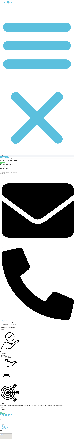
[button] (37, 81)
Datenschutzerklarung (5, 422)
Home (2, 155)
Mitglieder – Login (4, 423)
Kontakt (3, 6)
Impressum (3, 421)
